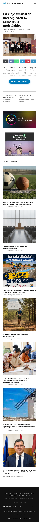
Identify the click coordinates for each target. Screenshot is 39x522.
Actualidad (27, 29)
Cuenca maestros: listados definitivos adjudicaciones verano (15, 247)
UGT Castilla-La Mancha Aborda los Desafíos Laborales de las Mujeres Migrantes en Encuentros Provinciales (17, 380)
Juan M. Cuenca (16, 29)
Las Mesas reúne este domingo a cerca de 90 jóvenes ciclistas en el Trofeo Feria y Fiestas (19, 291)
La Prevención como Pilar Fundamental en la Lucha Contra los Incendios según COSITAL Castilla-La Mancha (19, 472)
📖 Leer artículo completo (19, 81)
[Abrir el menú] (35, 3)
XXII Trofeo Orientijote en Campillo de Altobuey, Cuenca (15, 335)
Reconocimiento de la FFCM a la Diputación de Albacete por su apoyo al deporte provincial (18, 203)
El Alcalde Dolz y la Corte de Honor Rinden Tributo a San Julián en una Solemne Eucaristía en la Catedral (19, 426)
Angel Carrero (7, 295)
